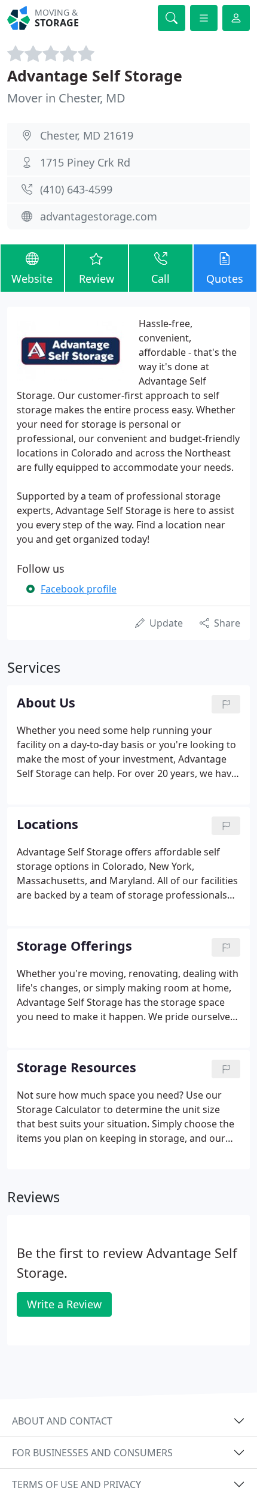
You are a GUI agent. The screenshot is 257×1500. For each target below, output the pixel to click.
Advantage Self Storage (94, 75)
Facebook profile (79, 588)
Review (96, 278)
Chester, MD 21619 (86, 135)
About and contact (62, 1421)
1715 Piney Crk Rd (85, 162)
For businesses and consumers (92, 1452)
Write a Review (64, 1304)
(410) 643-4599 (76, 189)
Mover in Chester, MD (66, 98)
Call (160, 278)
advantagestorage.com (98, 216)
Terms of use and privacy (76, 1484)
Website (32, 278)
